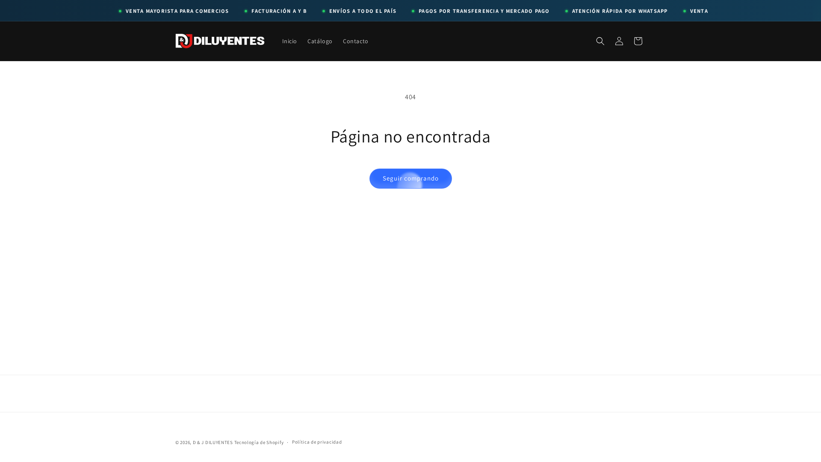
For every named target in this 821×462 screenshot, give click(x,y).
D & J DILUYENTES (213, 442)
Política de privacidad (317, 442)
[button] (600, 41)
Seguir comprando (411, 178)
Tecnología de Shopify (259, 442)
